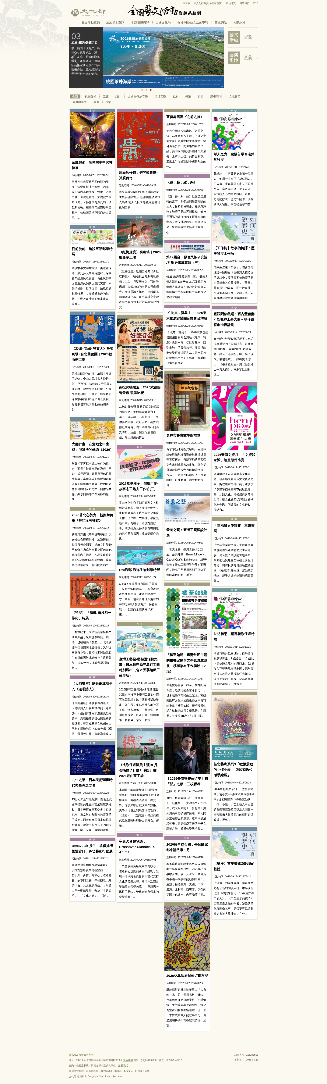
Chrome (128, 1071)
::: (70, 1)
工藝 (106, 96)
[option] (146, 57)
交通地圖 (128, 1060)
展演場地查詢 (115, 22)
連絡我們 (244, 3)
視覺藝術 (90, 96)
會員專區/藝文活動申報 (192, 22)
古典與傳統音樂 (138, 96)
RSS (255, 3)
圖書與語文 (79, 102)
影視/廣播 (216, 96)
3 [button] (151, 90)
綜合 (109, 102)
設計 (118, 96)
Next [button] (218, 58)
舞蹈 (188, 96)
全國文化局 (163, 22)
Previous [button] (74, 58)
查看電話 (123, 1065)
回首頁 (186, 3)
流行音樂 (160, 96)
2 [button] (146, 90)
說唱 (200, 96)
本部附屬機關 (140, 22)
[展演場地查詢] (243, 58)
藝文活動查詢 (91, 22)
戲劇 (175, 96)
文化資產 (235, 96)
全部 (75, 96)
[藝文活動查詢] (243, 37)
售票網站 (221, 22)
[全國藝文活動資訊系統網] (163, 10)
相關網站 (239, 22)
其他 (96, 102)
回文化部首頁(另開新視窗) (208, 3)
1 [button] (142, 90)
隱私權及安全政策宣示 (81, 1054)
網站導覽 (231, 3)
